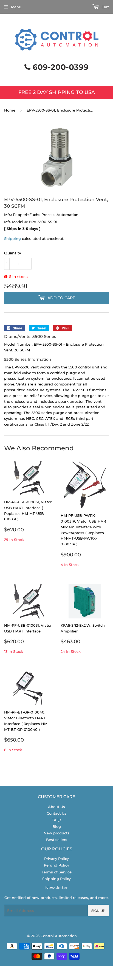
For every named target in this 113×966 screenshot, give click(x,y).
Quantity (12, 253)
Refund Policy (56, 865)
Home (9, 110)
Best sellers (56, 839)
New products (56, 833)
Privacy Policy (56, 858)
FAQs (56, 820)
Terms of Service (57, 872)
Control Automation (59, 936)
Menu (16, 7)
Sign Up (98, 911)
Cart (104, 7)
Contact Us (56, 813)
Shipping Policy (56, 878)
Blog (56, 826)
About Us (56, 806)
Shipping (12, 238)
